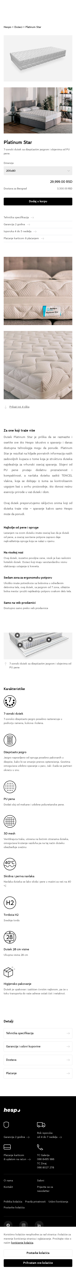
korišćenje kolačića (22, 1242)
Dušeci (18, 27)
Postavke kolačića (38, 1253)
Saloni (40, 1180)
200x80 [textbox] (10, 170)
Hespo (7, 27)
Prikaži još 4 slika (19, 406)
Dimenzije (9, 163)
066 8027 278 (45, 1167)
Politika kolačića (13, 1201)
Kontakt (8, 1186)
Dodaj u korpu (38, 201)
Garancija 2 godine (15, 1137)
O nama (8, 1180)
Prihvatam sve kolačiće (38, 1263)
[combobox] (38, 170)
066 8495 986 (45, 1159)
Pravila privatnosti (35, 1201)
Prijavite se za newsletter (45, 1188)
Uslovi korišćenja (58, 1201)
